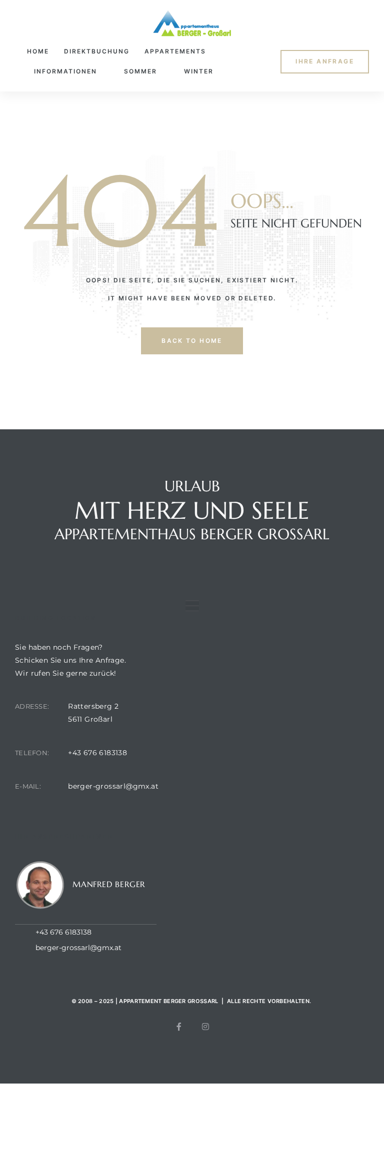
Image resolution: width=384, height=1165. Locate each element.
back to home (192, 340)
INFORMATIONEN (65, 71)
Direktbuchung (97, 51)
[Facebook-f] (179, 1027)
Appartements (175, 51)
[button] (324, 61)
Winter (199, 71)
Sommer (140, 71)
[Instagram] (206, 1027)
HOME (38, 51)
